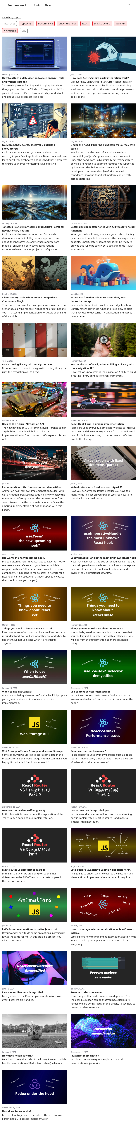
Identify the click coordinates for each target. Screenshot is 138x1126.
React (85, 23)
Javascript (9, 23)
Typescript (26, 23)
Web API (120, 23)
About (48, 5)
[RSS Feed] (129, 5)
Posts (37, 5)
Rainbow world (17, 5)
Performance (45, 23)
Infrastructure (102, 23)
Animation (10, 30)
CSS (24, 30)
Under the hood (67, 23)
